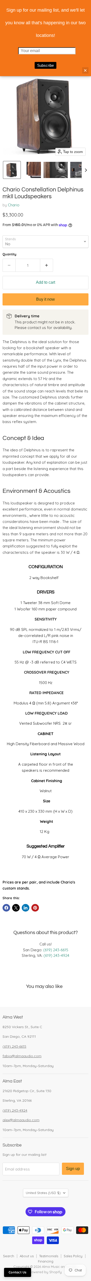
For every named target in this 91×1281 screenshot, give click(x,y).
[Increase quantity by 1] (46, 265)
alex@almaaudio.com (21, 1120)
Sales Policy (73, 1256)
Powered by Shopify (45, 1272)
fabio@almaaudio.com (22, 1056)
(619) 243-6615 (55, 949)
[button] (11, 170)
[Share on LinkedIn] (25, 908)
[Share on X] (16, 908)
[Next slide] (86, 170)
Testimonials (48, 1256)
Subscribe (45, 65)
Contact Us (18, 1272)
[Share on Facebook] (6, 908)
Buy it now (45, 299)
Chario (13, 205)
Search (8, 1256)
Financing (45, 1261)
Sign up (73, 1168)
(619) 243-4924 (56, 955)
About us (27, 1256)
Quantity (9, 254)
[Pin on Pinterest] (35, 908)
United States (43, 1193)
